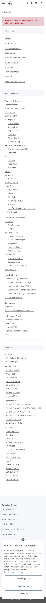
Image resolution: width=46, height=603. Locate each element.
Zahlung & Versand (13, 48)
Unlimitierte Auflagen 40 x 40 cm (22, 290)
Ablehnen (23, 593)
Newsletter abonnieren (15, 81)
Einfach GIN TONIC (14, 423)
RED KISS (10, 461)
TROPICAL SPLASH (13, 457)
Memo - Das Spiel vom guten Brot (19, 310)
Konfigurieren (24, 586)
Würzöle (11, 204)
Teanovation (10, 112)
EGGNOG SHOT (12, 472)
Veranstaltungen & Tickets (17, 331)
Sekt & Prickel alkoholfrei (15, 145)
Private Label (13, 123)
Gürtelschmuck (14, 262)
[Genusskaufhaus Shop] (10, 3)
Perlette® (9, 221)
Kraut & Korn (10, 186)
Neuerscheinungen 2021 (18, 286)
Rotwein (11, 160)
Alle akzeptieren (23, 579)
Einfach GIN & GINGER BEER (18, 412)
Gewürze (11, 193)
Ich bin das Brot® (13, 316)
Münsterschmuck (15, 236)
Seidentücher (10, 269)
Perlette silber (14, 225)
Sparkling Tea (14, 153)
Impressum (10, 67)
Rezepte (8, 76)
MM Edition (10, 254)
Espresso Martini (13, 381)
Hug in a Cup (13, 130)
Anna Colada (11, 388)
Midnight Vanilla (13, 370)
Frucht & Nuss (11, 212)
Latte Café (10, 438)
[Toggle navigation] (3, 1)
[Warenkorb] (41, 2)
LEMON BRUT (11, 453)
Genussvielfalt (11, 116)
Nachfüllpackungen (16, 201)
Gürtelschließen (15, 247)
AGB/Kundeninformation (15, 57)
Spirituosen (10, 178)
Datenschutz (10, 53)
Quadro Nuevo (12, 479)
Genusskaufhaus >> (13, 72)
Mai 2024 (9, 427)
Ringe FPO (12, 243)
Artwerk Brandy (11, 182)
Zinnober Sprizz (12, 362)
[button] (27, 2)
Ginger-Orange (12, 431)
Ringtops (11, 228)
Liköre (7, 171)
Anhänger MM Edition (17, 265)
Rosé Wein (12, 164)
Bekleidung (10, 323)
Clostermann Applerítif (17, 149)
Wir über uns (10, 43)
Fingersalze (13, 189)
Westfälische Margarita (16, 358)
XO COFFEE (10, 446)
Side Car (9, 435)
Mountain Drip (14, 141)
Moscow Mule (12, 396)
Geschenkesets (11, 105)
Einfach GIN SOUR (13, 419)
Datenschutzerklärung (13, 572)
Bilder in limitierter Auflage (19, 282)
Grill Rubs (12, 197)
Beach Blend (13, 138)
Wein (7, 156)
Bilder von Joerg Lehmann (16, 278)
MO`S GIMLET (12, 475)
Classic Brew (13, 127)
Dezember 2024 (11, 400)
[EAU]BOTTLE (11, 327)
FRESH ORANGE (12, 464)
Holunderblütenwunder (15, 108)
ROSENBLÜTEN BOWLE (15, 450)
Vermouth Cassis (13, 392)
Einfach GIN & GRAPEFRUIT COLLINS (21, 415)
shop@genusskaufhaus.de (13, 529)
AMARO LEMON (12, 468)
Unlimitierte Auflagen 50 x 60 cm (22, 293)
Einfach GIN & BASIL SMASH (18, 404)
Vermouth (9, 175)
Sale (7, 334)
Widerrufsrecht (11, 62)
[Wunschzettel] (36, 2)
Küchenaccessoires (14, 320)
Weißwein (12, 167)
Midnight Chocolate (14, 442)
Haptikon (9, 306)
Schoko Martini (12, 385)
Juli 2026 (8, 354)
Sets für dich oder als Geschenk (21, 208)
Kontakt (8, 39)
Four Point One (11, 232)
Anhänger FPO (14, 251)
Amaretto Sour (12, 374)
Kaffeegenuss (10, 119)
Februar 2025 (10, 366)
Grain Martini (11, 377)
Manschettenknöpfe (16, 240)
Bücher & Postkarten (13, 297)
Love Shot (12, 134)
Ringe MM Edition (15, 258)
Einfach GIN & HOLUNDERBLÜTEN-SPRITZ (23, 408)
